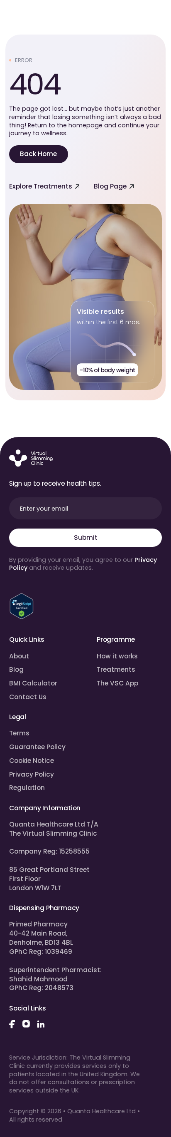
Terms (19, 733)
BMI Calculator (33, 683)
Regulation (27, 787)
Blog (16, 669)
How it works (117, 656)
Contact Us (27, 697)
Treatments (116, 669)
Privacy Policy (31, 774)
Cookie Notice (31, 760)
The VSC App (117, 683)
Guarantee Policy (37, 746)
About (19, 656)
